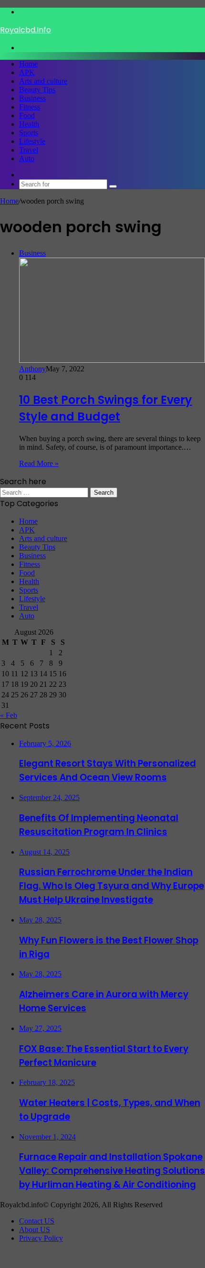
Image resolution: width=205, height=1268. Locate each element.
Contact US (36, 1221)
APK (27, 72)
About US (34, 1229)
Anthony (32, 369)
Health (29, 124)
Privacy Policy (41, 1238)
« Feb (8, 715)
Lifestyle (32, 141)
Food (27, 115)
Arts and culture (43, 81)
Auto (26, 158)
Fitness (29, 107)
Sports (28, 133)
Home (28, 64)
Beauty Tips (37, 90)
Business (32, 98)
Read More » (39, 463)
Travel (28, 150)
